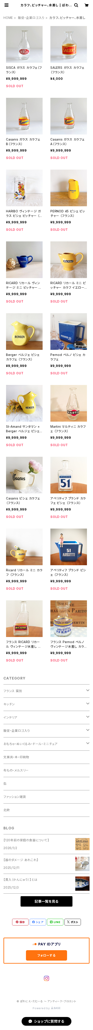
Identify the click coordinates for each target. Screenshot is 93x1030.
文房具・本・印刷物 (16, 757)
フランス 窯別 (12, 691)
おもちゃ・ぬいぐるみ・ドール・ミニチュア (30, 744)
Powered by (42, 1008)
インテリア (10, 717)
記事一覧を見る (46, 901)
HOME (8, 18)
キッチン (9, 704)
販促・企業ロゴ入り (31, 18)
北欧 (6, 810)
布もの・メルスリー (16, 770)
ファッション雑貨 (14, 797)
